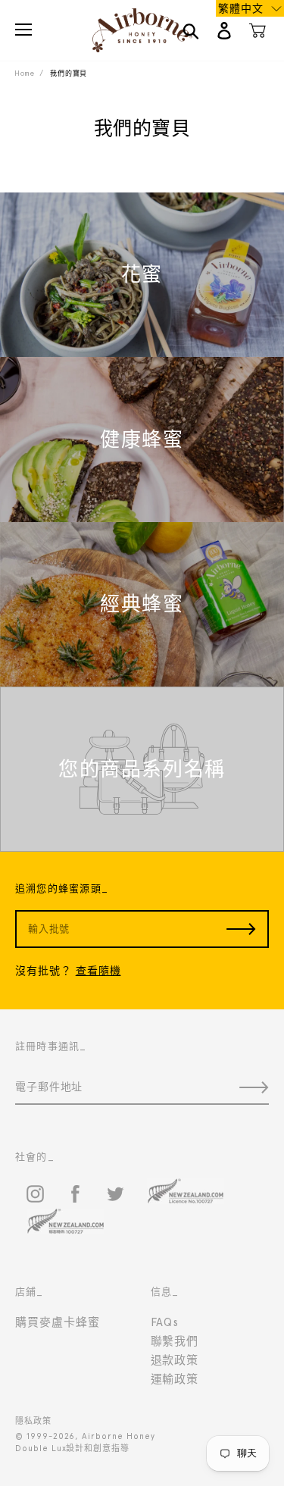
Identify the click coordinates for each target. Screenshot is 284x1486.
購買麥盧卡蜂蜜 (57, 1322)
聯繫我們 (175, 1341)
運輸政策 (175, 1379)
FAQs (165, 1322)
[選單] (23, 29)
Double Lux (40, 1448)
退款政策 (175, 1360)
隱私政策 (33, 1421)
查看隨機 (98, 971)
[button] (250, 8)
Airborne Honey (118, 1436)
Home (24, 73)
